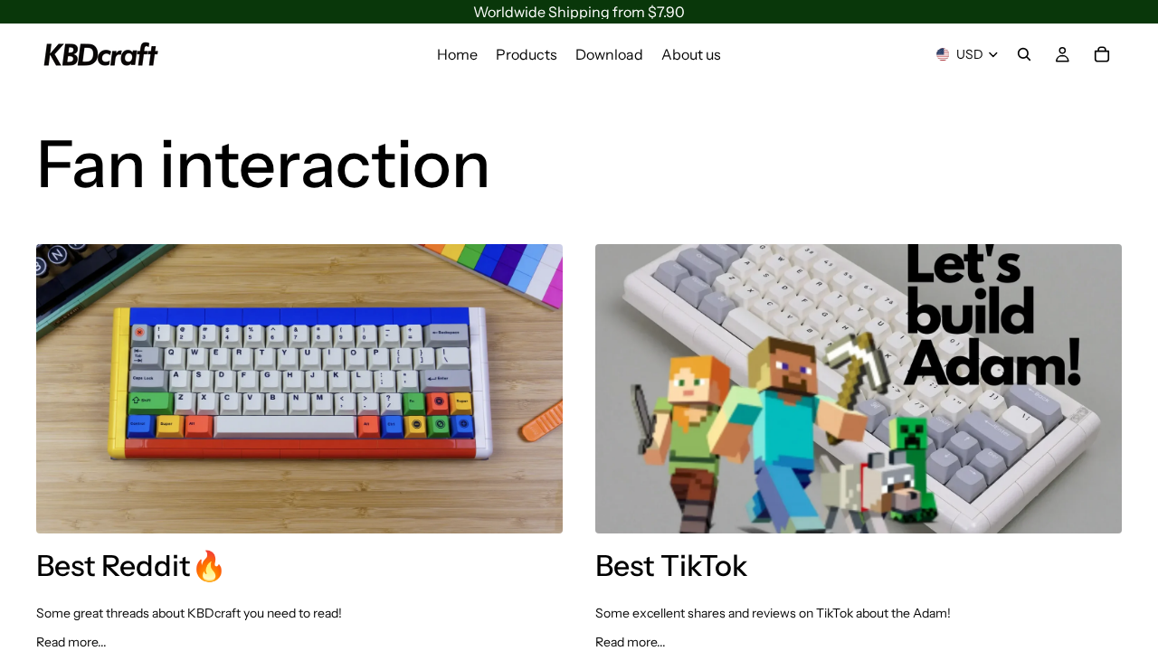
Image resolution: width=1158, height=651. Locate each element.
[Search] (1024, 54)
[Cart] (1102, 54)
